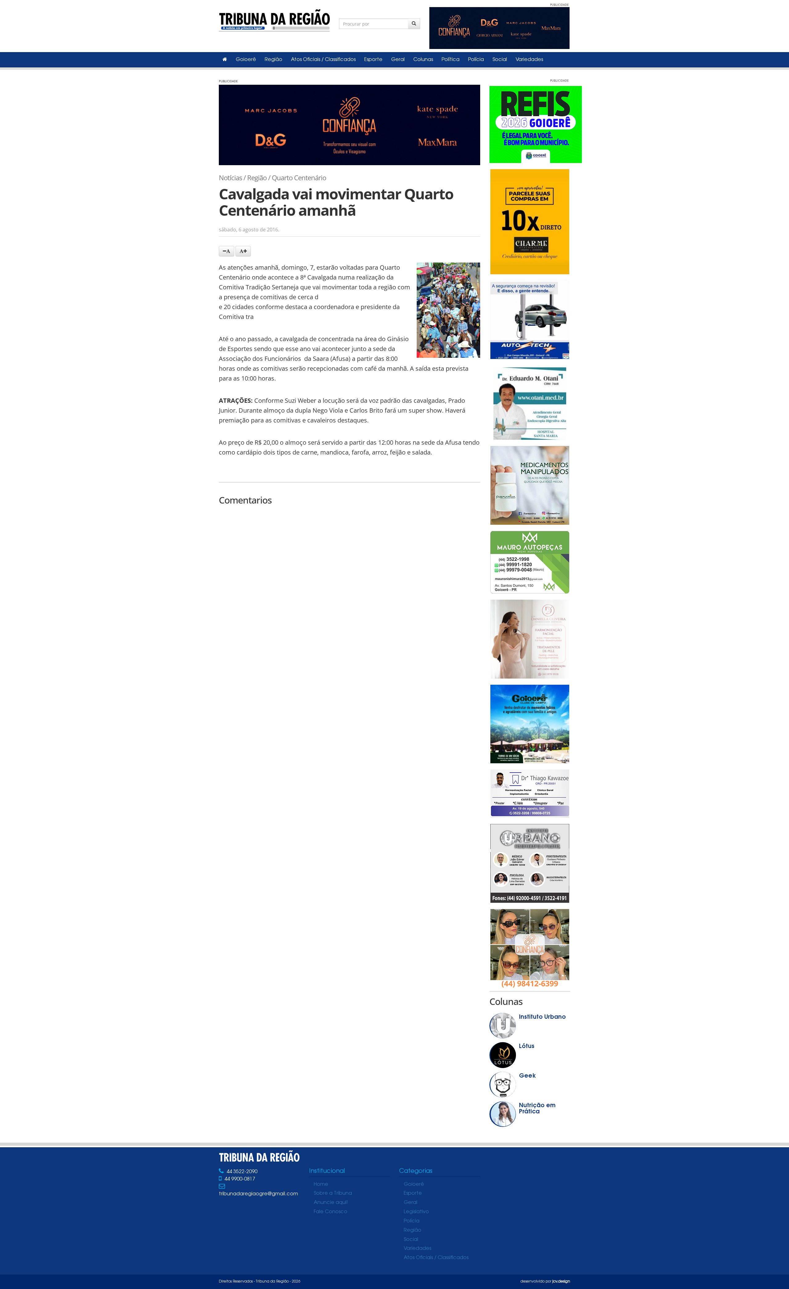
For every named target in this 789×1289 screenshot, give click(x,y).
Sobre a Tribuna (333, 1193)
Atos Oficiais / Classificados (323, 59)
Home (321, 1184)
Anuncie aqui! (331, 1202)
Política (451, 59)
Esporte (373, 59)
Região (273, 59)
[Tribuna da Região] (274, 19)
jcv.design (561, 1281)
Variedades (529, 59)
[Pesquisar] (414, 23)
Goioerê (246, 59)
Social (500, 59)
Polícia (476, 59)
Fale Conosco (330, 1211)
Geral (398, 59)
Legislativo (416, 1211)
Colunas (423, 59)
